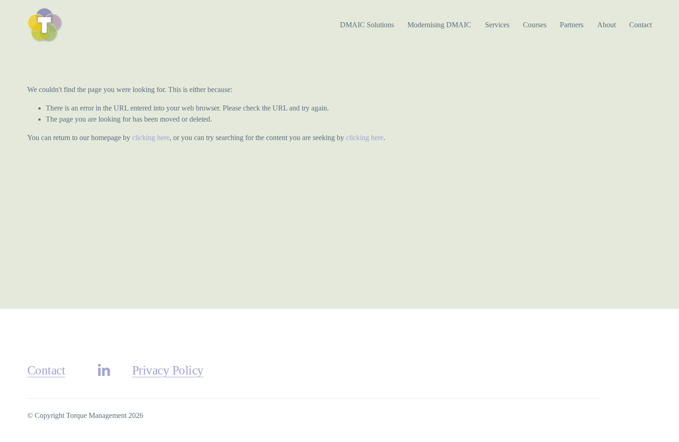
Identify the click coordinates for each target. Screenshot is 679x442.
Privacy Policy (168, 370)
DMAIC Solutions (367, 25)
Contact (640, 25)
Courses (534, 25)
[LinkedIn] (103, 370)
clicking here (151, 137)
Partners (571, 25)
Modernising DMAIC (439, 25)
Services (497, 25)
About (606, 25)
